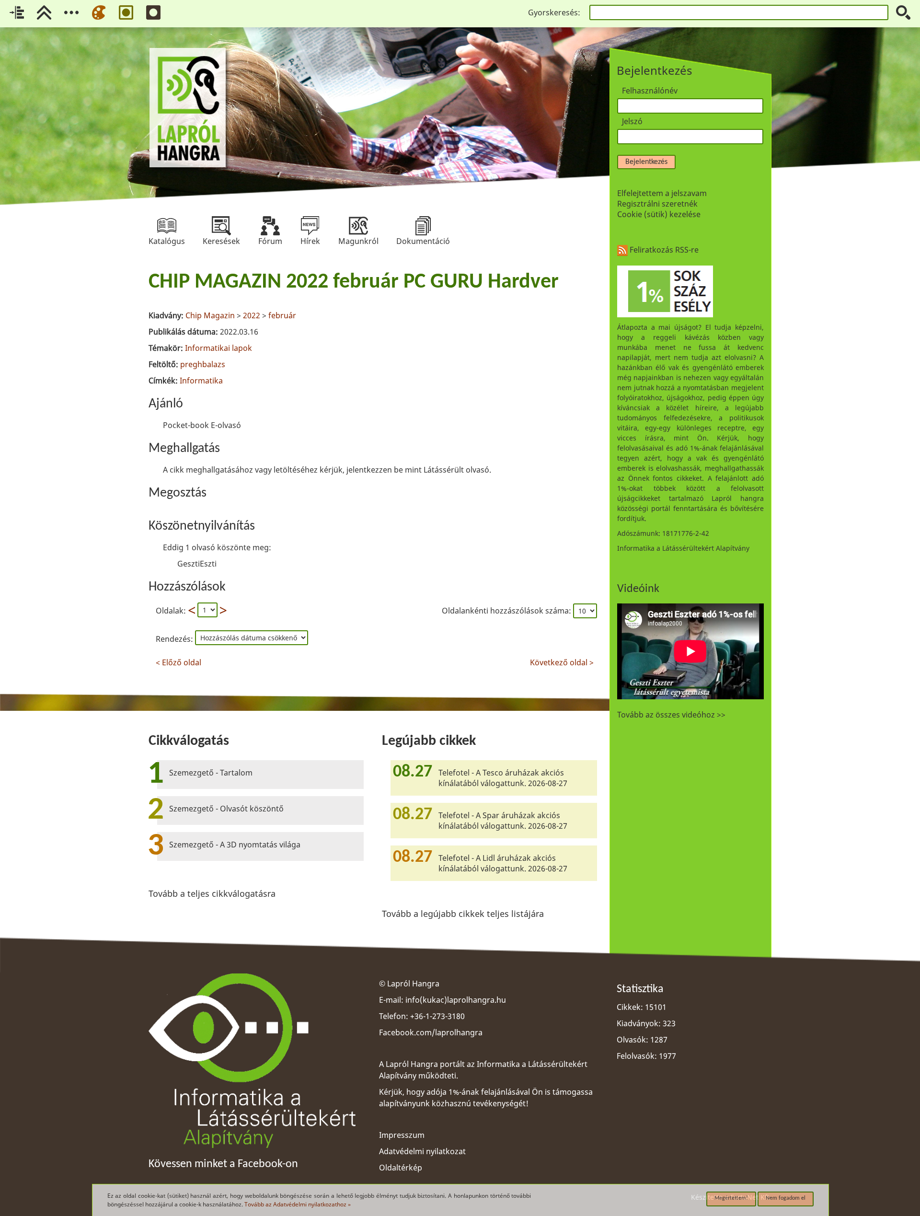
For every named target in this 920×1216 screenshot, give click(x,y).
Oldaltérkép (400, 1167)
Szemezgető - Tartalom (211, 772)
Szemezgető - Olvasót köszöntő (226, 808)
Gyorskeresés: (554, 12)
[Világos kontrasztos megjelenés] (126, 12)
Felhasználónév (650, 90)
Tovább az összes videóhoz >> (671, 714)
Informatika (201, 380)
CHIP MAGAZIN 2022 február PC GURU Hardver (354, 282)
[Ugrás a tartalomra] (16, 12)
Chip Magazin (210, 315)
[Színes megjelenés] (98, 12)
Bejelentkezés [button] (646, 162)
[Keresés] (903, 12)
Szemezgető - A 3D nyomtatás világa (234, 844)
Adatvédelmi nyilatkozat (422, 1151)
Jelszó (632, 121)
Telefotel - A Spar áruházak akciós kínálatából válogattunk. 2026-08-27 (502, 820)
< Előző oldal (178, 661)
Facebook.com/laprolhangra (431, 1032)
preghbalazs (202, 364)
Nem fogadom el (785, 1198)
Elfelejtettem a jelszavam (662, 193)
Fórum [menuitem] (270, 226)
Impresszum (402, 1135)
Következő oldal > (562, 661)
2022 (251, 315)
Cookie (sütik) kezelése (659, 214)
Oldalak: (171, 610)
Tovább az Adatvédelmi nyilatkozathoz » (297, 1204)
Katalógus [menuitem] (167, 226)
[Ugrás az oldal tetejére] (44, 12)
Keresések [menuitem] (221, 226)
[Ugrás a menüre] (71, 12)
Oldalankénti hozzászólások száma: (507, 610)
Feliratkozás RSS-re (663, 249)
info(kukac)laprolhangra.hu (455, 1000)
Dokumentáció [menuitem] (423, 226)
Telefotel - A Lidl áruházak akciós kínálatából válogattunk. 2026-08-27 (502, 863)
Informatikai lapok (218, 348)
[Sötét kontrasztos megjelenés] (153, 12)
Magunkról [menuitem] (358, 226)
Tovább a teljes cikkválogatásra (212, 893)
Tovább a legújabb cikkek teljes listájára (463, 913)
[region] (373, 467)
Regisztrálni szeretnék (657, 203)
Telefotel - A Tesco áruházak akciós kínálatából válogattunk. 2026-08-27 (502, 777)
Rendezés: (175, 639)
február (282, 315)
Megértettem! (731, 1198)
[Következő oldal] (223, 610)
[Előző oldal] (192, 610)
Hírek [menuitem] (310, 226)
